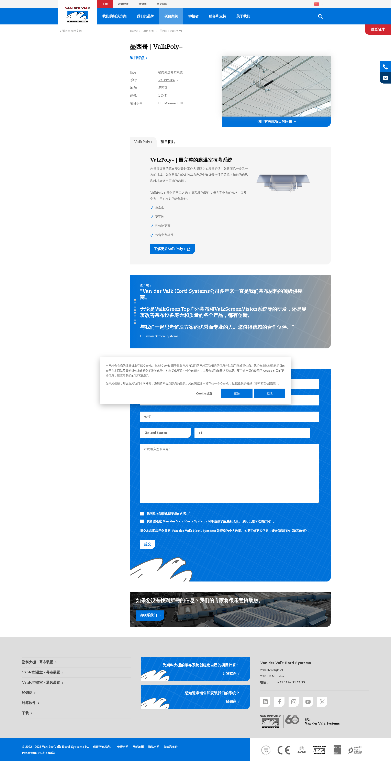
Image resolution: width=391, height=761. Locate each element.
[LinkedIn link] (265, 702)
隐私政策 (141, 375)
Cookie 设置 (204, 393)
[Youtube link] (308, 702)
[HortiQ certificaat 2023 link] (337, 750)
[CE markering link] (283, 750)
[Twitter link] (322, 702)
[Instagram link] (294, 702)
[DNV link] (265, 750)
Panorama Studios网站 (38, 753)
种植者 (193, 16)
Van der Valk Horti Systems (77, 14)
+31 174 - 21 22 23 (291, 682)
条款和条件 (171, 747)
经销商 (143, 4)
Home (134, 31)
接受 (237, 393)
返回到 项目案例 (72, 31)
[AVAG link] (301, 750)
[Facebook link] (279, 702)
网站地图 (138, 747)
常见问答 (162, 4)
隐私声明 (153, 747)
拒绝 (269, 393)
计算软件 (123, 4)
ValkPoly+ (166, 80)
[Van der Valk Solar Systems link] (319, 750)
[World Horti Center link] (355, 750)
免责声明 (123, 747)
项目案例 (171, 16)
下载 (105, 4)
